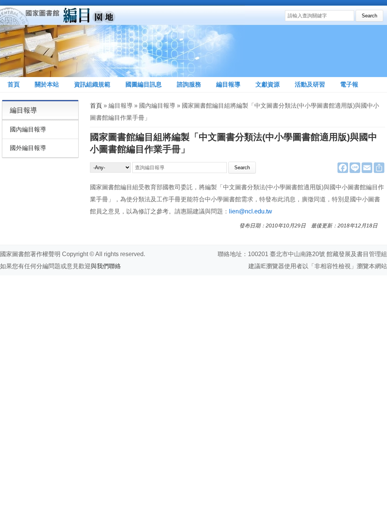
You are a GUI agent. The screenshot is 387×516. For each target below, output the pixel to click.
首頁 (14, 84)
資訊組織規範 (92, 84)
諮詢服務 (189, 84)
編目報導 (228, 84)
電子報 (349, 84)
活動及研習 (310, 84)
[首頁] (122, 38)
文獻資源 (267, 84)
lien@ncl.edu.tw (250, 211)
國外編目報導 (28, 148)
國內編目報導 (28, 129)
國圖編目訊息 (143, 84)
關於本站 (47, 84)
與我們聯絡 (106, 266)
